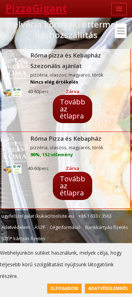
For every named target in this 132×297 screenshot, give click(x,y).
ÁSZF (39, 227)
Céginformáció (65, 227)
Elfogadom (64, 288)
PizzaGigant (36, 8)
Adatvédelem (15, 227)
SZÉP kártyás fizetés (23, 238)
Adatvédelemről (108, 288)
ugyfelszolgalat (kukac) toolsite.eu (37, 216)
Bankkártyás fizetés (106, 227)
